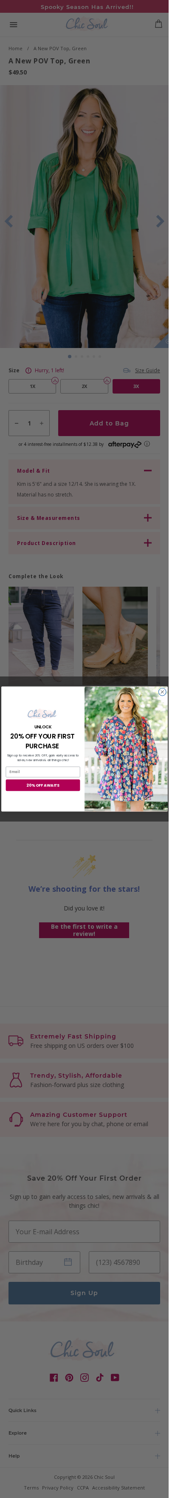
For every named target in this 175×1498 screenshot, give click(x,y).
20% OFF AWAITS (42, 785)
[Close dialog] (162, 692)
